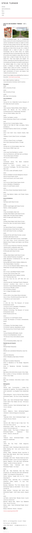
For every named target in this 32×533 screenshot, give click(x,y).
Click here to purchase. (14, 77)
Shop (3, 13)
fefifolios (6, 531)
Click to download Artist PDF (10, 511)
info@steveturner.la (21, 525)
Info (3, 15)
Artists (3, 6)
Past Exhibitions (6, 8)
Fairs (3, 10)
